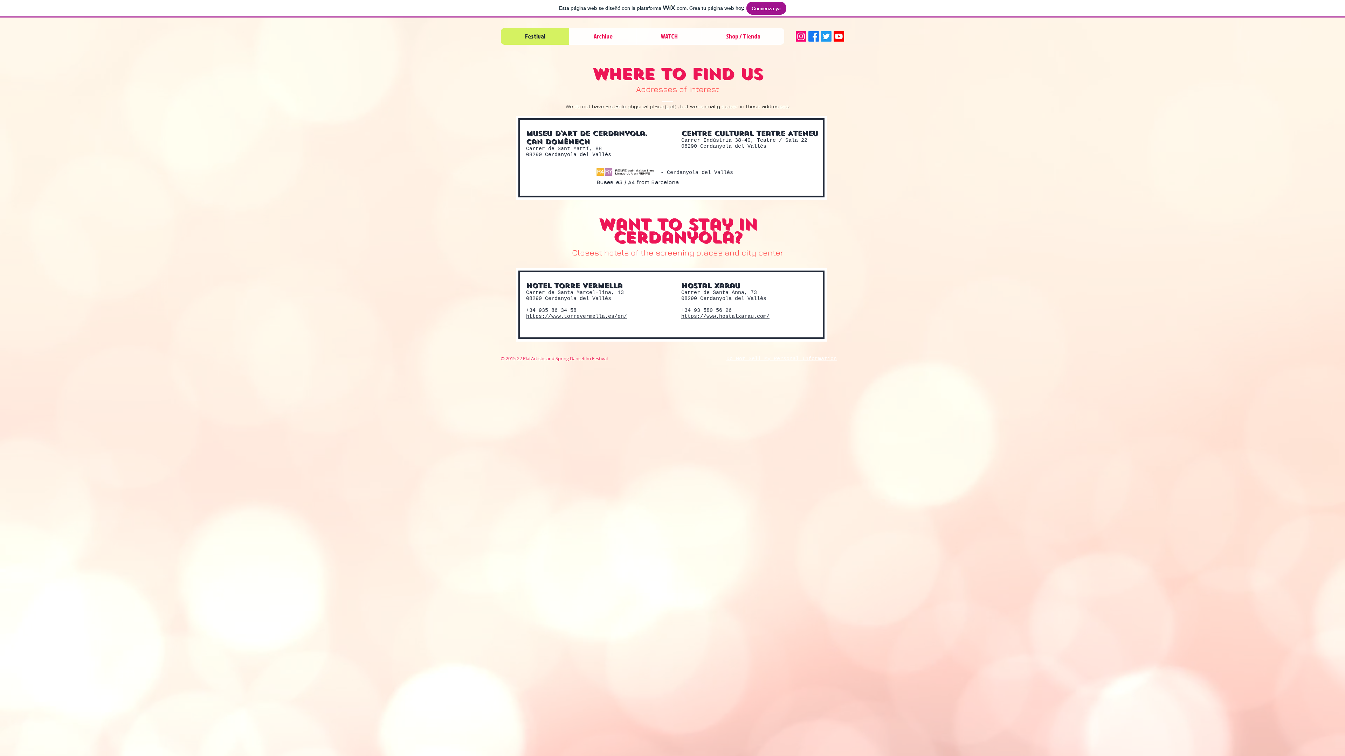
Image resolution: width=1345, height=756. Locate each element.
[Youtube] (839, 36)
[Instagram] (801, 36)
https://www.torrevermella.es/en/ (576, 317)
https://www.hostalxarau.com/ (725, 317)
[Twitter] (826, 36)
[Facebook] (813, 36)
